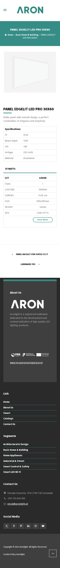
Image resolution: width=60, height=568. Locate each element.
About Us (8, 407)
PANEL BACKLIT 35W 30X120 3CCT (32, 254)
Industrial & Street (13, 461)
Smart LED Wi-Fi (12, 472)
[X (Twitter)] (6, 526)
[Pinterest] (21, 526)
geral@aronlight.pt (18, 504)
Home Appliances (12, 455)
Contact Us (9, 424)
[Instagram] (35, 526)
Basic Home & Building (15, 450)
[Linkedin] (28, 526)
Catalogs (8, 418)
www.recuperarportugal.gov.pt (26, 362)
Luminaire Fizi (28, 264)
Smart (6, 413)
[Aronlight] (30, 10)
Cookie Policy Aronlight (14, 554)
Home (6, 402)
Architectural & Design (15, 444)
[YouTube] (43, 526)
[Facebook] (14, 526)
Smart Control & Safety (16, 466)
